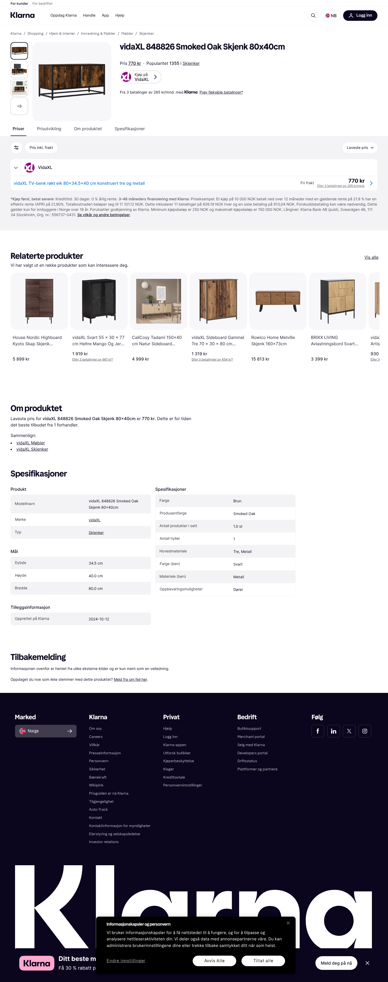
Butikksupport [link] (249, 728)
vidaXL (95, 520)
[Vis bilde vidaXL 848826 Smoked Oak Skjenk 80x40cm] (19, 51)
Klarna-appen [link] (174, 745)
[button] (331, 15)
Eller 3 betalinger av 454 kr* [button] (212, 359)
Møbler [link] (127, 34)
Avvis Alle (214, 960)
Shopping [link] (35, 34)
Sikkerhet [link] (97, 769)
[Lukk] (288, 923)
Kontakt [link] (95, 817)
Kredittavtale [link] (174, 777)
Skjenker (191, 63)
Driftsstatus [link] (247, 761)
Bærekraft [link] (98, 777)
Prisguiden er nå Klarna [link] (109, 793)
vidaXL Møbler (30, 442)
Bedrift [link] (247, 717)
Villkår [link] (94, 745)
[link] (317, 731)
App (105, 15)
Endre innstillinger (126, 961)
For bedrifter (42, 4)
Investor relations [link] (104, 842)
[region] (196, 945)
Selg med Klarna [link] (251, 745)
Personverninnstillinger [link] (182, 785)
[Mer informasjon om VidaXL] (16, 167)
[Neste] (370, 317)
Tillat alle (263, 960)
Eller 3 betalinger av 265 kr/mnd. (341, 186)
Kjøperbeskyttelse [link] (178, 761)
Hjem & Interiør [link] (62, 34)
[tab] (18, 128)
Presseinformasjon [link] (105, 753)
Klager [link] (168, 769)
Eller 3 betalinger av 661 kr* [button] (92, 359)
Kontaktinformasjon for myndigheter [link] (120, 826)
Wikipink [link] (96, 785)
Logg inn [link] (170, 737)
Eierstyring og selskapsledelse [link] (114, 834)
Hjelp (119, 15)
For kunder (19, 4)
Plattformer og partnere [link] (257, 769)
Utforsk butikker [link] (177, 753)
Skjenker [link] (146, 34)
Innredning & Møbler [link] (98, 34)
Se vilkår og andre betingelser (103, 215)
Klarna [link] (16, 34)
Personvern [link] (99, 761)
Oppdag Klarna (63, 15)
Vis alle (371, 257)
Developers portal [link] (252, 753)
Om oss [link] (95, 728)
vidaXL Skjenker (32, 449)
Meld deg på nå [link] (336, 963)
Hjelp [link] (167, 728)
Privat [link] (171, 717)
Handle (89, 15)
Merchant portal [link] (250, 737)
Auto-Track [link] (98, 809)
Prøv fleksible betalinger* (221, 92)
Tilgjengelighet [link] (101, 801)
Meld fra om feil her (130, 679)
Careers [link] (96, 737)
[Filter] (16, 147)
